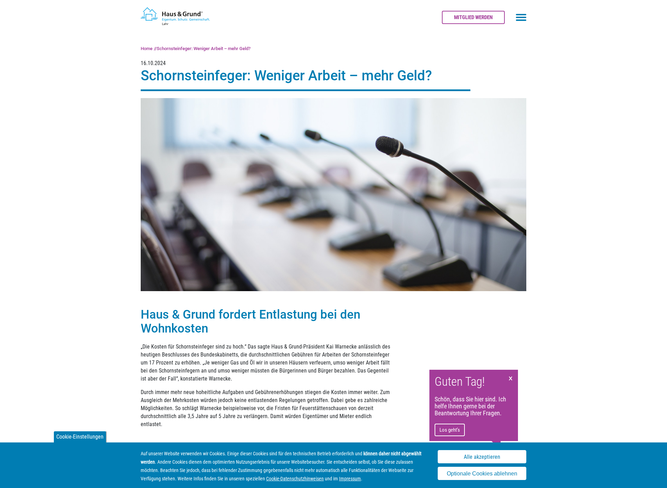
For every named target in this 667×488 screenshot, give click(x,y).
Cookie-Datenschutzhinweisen (295, 478)
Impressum (350, 478)
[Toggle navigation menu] (521, 17)
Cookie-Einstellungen (80, 436)
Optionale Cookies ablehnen (482, 474)
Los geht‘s (449, 430)
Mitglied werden (473, 17)
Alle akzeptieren (482, 457)
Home (147, 48)
